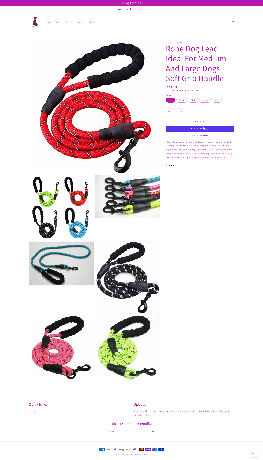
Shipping (179, 90)
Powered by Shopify (140, 454)
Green (205, 100)
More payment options (200, 135)
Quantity (169, 106)
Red (170, 100)
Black (181, 100)
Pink (193, 100)
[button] (221, 22)
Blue (217, 100)
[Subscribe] (153, 431)
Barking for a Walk (127, 454)
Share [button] (171, 164)
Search (32, 411)
